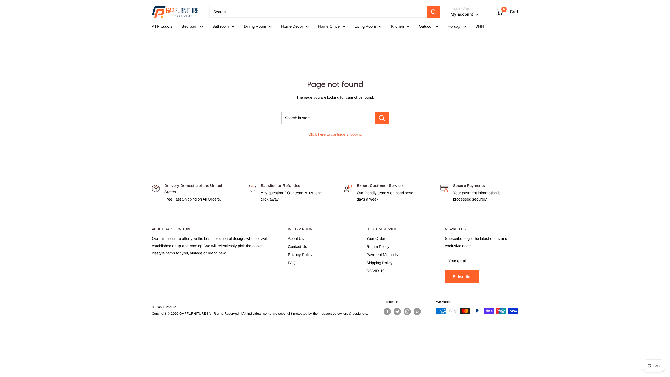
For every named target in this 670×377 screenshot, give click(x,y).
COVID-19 (375, 271)
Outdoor (426, 26)
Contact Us (297, 246)
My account (462, 14)
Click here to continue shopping (335, 134)
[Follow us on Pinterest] (417, 311)
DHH (479, 26)
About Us (296, 238)
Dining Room (255, 26)
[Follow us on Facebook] (387, 311)
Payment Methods (382, 254)
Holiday (454, 26)
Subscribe (462, 276)
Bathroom (220, 26)
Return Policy (377, 246)
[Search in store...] (382, 118)
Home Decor (292, 26)
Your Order (375, 238)
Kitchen (397, 26)
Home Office (329, 26)
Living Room (365, 26)
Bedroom (189, 26)
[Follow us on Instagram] (407, 311)
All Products (162, 26)
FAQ (292, 262)
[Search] (433, 12)
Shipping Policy (379, 262)
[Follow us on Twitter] (397, 311)
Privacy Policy (300, 254)
